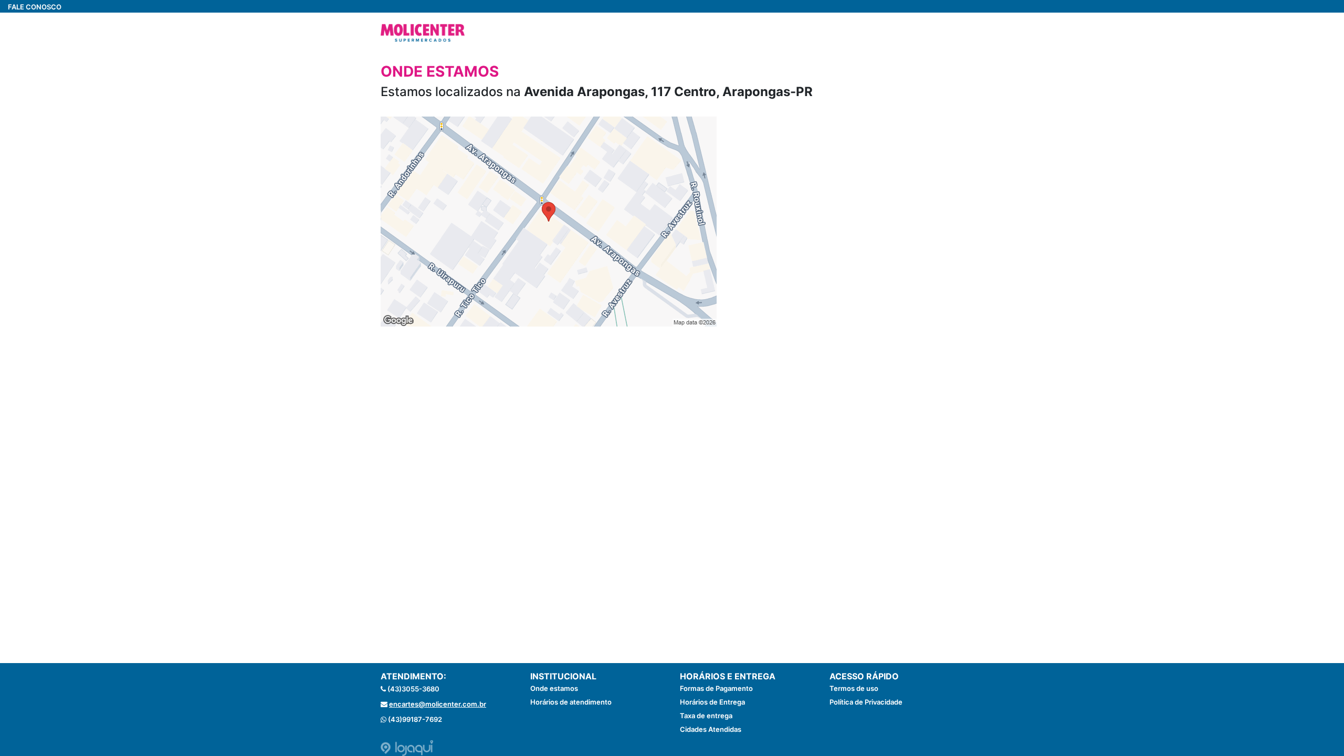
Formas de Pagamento (716, 688)
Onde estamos (554, 688)
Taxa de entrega (706, 715)
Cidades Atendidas (710, 729)
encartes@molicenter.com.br (437, 704)
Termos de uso (854, 688)
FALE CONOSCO (34, 7)
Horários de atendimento (571, 702)
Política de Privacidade (866, 702)
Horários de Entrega (712, 702)
